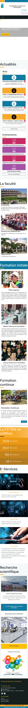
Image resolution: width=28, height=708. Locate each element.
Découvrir (24, 421)
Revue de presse (4, 699)
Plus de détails (6, 34)
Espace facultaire (5, 701)
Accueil (2, 698)
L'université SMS (24, 9)
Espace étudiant (24, 10)
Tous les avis (14, 129)
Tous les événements (14, 174)
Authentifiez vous (25, 13)
